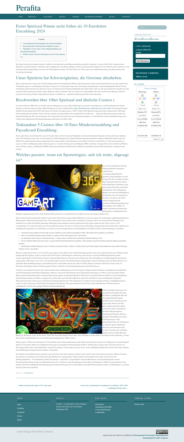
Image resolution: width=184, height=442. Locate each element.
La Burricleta (100, 412)
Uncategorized (28, 373)
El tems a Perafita (151, 89)
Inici (21, 16)
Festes (62, 16)
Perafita (28, 7)
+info (162, 139)
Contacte (126, 16)
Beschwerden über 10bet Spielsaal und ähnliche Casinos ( (41, 46)
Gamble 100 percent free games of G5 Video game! (35, 385)
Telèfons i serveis (141, 76)
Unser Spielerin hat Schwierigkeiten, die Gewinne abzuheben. (42, 43)
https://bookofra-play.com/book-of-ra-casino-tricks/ (93, 108)
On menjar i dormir (93, 16)
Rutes (112, 16)
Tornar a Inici (139, 404)
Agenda (75, 16)
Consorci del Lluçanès (103, 409)
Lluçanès (47, 16)
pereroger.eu (99, 404)
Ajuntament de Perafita (103, 407)
